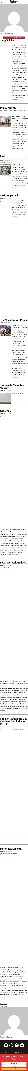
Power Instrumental (11, 848)
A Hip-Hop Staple (9, 195)
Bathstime (5, 411)
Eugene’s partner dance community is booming (12, 111)
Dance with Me (8, 107)
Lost (2, 156)
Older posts (3, 1004)
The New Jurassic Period (14, 320)
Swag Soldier (7, 40)
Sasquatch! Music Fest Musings (12, 386)
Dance (2, 114)
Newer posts (4, 1006)
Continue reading (18, 148)
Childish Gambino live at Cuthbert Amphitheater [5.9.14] (13, 721)
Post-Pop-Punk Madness (13, 562)
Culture (2, 162)
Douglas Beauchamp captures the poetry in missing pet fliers (14, 159)
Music (1, 43)
